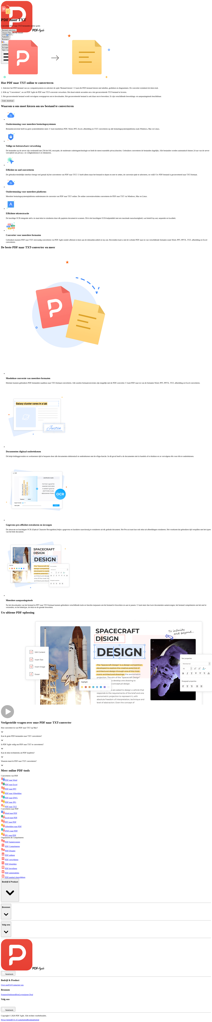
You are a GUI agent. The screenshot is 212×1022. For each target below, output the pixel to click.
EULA (14, 1020)
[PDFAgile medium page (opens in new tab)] (9, 1006)
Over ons (4, 985)
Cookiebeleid (22, 1020)
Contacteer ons (18, 985)
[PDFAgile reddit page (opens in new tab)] (6, 1006)
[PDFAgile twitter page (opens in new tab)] (16, 1006)
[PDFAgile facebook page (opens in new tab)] (13, 1006)
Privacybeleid (6, 1020)
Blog (17, 995)
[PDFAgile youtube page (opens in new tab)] (2, 1006)
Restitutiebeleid (33, 1020)
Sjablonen (11, 995)
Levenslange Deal (26, 995)
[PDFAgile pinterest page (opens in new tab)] (20, 1006)
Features (4, 995)
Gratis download (7, 101)
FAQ (10, 985)
